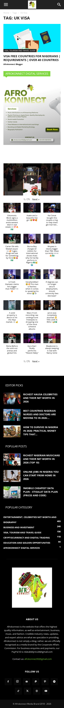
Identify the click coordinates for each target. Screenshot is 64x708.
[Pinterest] (45, 681)
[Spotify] (54, 681)
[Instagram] (17, 681)
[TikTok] (18, 691)
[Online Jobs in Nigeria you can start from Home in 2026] (11, 476)
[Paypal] (35, 681)
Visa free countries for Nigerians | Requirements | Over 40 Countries (31, 58)
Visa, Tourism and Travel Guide (19, 50)
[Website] (36, 691)
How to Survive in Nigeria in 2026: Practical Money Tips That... (40, 431)
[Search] (59, 4)
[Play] (32, 179)
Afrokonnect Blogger (13, 64)
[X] (27, 691)
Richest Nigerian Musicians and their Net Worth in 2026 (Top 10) (41, 459)
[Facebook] (8, 681)
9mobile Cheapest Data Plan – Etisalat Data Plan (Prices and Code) (40, 492)
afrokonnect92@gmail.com (38, 658)
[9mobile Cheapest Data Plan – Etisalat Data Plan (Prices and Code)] (11, 492)
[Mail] (26, 681)
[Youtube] (45, 691)
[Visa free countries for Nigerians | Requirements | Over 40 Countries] (32, 38)
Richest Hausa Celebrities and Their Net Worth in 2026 (40, 398)
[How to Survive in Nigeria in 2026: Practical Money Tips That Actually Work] (11, 431)
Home (6, 12)
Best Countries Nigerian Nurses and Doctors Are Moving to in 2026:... (39, 414)
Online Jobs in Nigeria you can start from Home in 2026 (41, 475)
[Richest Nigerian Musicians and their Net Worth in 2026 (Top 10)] (11, 460)
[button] (5, 4)
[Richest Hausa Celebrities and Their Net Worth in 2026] (11, 398)
